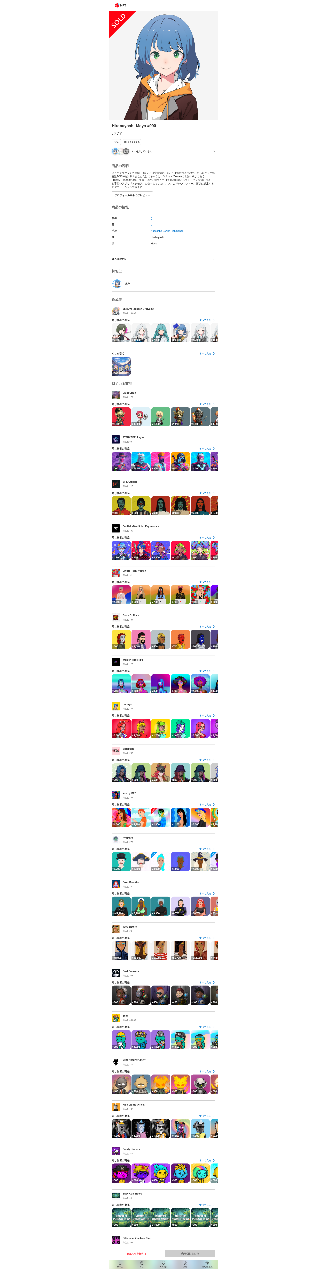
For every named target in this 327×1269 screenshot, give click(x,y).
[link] (207, 320)
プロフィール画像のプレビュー (132, 195)
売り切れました (190, 1253)
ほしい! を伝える (132, 142)
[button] (116, 142)
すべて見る (205, 320)
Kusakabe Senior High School (167, 230)
